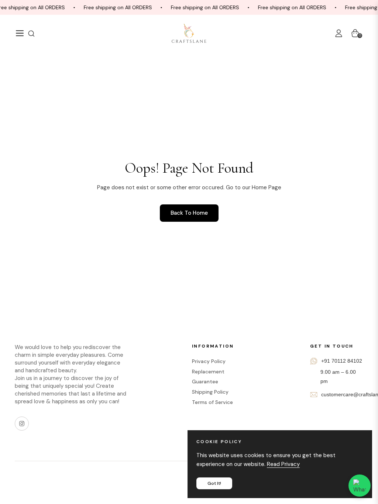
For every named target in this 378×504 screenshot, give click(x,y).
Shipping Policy (210, 392)
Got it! (214, 483)
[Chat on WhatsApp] (359, 485)
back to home (189, 213)
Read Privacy (283, 464)
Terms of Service (212, 402)
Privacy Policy (209, 361)
